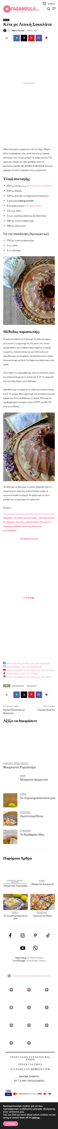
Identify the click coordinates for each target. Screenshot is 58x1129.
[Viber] (39, 38)
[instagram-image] (11, 989)
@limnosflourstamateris (40, 185)
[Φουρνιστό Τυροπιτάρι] (30, 743)
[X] (24, 38)
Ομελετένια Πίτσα (31, 816)
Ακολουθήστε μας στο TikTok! (22, 673)
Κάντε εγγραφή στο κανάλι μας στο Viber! (28, 677)
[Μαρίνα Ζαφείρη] (5, 30)
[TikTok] (48, 935)
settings (36, 1117)
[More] (46, 38)
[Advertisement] (29, 114)
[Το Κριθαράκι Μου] (10, 837)
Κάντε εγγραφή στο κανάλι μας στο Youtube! (30, 670)
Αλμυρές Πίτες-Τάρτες (16, 763)
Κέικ (6, 20)
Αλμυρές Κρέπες (46, 709)
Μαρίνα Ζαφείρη (18, 30)
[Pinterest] (31, 38)
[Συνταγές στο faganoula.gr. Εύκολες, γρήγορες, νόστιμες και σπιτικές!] (21, 9)
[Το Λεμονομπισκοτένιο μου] (10, 800)
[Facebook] (16, 38)
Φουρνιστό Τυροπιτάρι (19, 767)
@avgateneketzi (34, 205)
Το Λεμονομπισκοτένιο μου (37, 798)
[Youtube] (22, 948)
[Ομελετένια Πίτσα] (10, 818)
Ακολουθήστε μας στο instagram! (24, 666)
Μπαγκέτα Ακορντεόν (34, 779)
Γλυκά (23, 794)
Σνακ (23, 775)
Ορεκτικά (25, 812)
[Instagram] (22, 935)
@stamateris (32, 686)
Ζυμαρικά (25, 830)
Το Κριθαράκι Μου (32, 834)
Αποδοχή (10, 1123)
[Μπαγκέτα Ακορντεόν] (10, 782)
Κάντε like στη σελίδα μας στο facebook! (28, 663)
